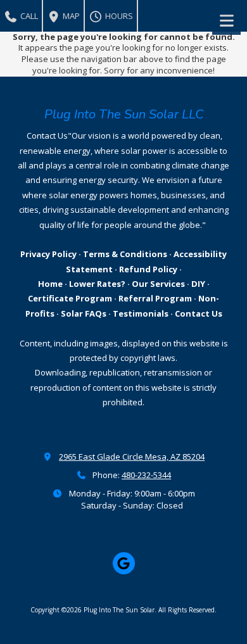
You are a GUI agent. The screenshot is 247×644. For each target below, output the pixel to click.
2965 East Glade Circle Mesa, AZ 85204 (132, 456)
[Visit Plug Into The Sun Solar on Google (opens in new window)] (124, 563)
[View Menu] (226, 20)
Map (70, 16)
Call (28, 16)
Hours (118, 16)
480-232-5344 (146, 475)
